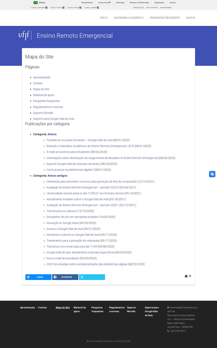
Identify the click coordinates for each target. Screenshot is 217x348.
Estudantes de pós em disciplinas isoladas (72, 217)
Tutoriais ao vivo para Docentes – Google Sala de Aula (79, 140)
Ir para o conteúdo (39, 8)
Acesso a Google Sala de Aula (65, 228)
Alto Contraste (152, 8)
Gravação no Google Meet (63, 223)
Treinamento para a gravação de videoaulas (73, 240)
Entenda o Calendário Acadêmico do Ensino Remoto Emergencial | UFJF (90, 146)
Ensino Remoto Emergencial (75, 35)
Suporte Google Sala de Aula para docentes (73, 163)
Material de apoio (43, 95)
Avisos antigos (57, 175)
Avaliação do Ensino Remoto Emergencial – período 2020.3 (83, 187)
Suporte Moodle (43, 113)
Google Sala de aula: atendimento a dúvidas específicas (80, 252)
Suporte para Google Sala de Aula (53, 118)
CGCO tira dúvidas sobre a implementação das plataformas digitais (87, 264)
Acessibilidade (165, 8)
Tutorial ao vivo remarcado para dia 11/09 (72, 246)
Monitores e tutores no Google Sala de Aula (73, 234)
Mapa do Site (139, 8)
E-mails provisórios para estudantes (68, 152)
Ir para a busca (74, 8)
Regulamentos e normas (48, 107)
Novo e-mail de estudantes (63, 258)
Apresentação (41, 77)
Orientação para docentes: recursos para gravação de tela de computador (92, 181)
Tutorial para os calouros (62, 211)
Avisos (52, 134)
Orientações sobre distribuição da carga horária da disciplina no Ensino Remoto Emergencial (102, 158)
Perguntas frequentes (46, 101)
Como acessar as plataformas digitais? (70, 169)
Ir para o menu (57, 8)
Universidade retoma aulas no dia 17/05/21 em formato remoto (85, 193)
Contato (38, 83)
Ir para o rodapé (91, 8)
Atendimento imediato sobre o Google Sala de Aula (77, 199)
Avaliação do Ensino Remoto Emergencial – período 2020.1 (83, 205)
